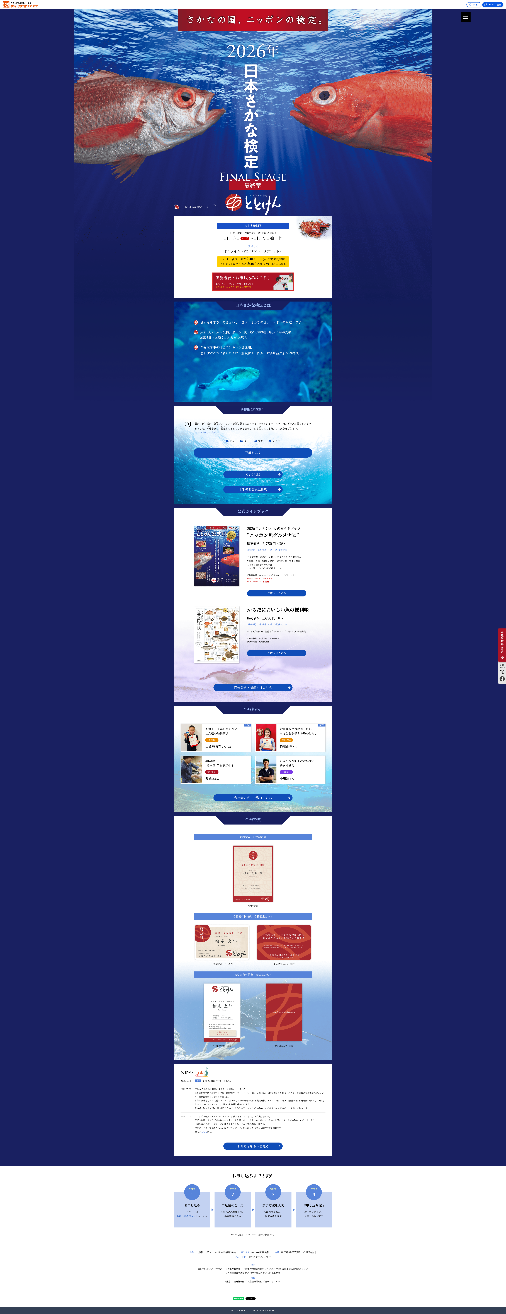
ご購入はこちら (276, 593)
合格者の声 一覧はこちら (253, 797)
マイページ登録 (494, 4)
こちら (204, 1131)
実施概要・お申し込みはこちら (243, 281)
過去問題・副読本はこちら (253, 687)
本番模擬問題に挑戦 (253, 489)
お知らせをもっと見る (253, 1146)
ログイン (475, 4)
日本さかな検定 (196, 207)
